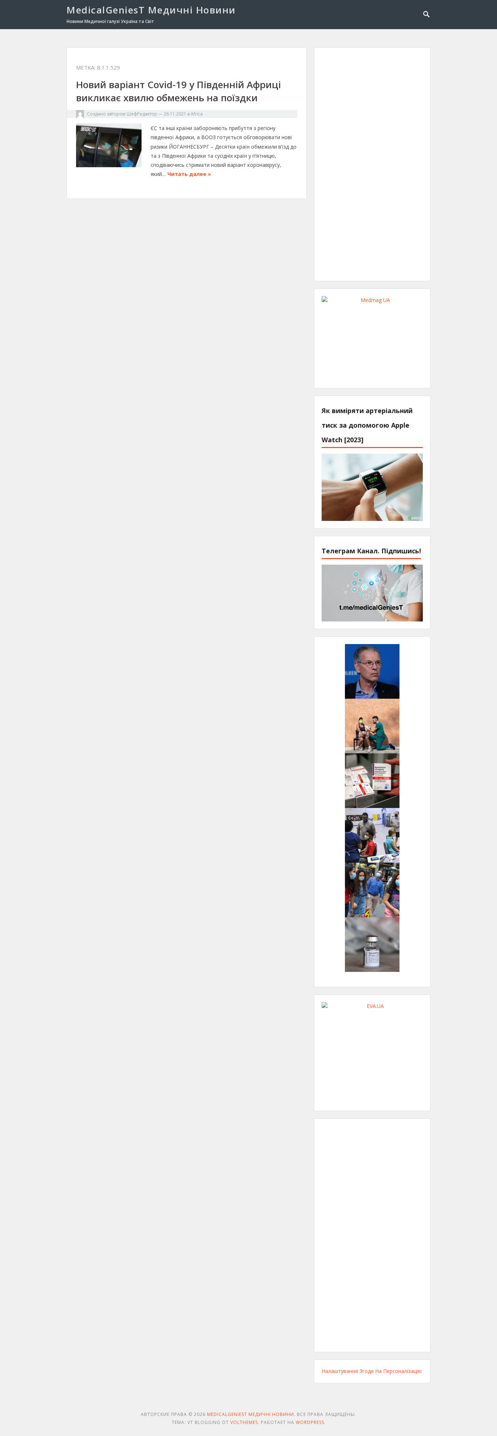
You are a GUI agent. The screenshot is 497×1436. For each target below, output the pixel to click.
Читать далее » (189, 173)
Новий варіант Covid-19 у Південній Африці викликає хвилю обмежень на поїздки (178, 91)
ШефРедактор (142, 114)
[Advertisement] (372, 164)
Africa (197, 114)
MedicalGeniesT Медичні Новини (151, 9)
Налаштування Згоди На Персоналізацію (372, 1371)
